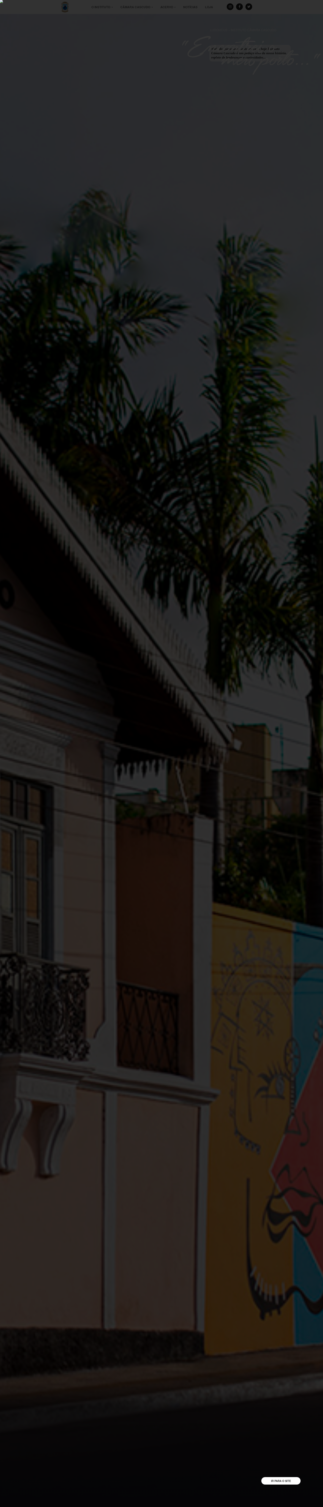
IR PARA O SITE (281, 1481)
